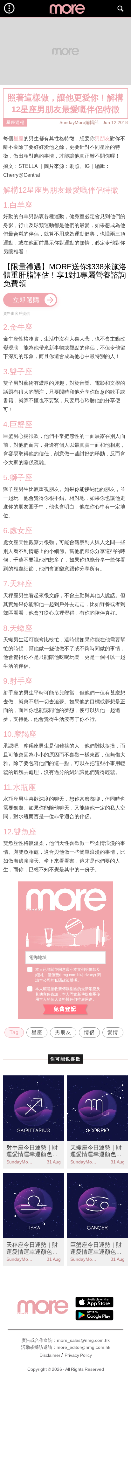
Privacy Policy (78, 1355)
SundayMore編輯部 (79, 122)
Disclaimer (49, 1355)
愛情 (112, 1032)
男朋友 (102, 138)
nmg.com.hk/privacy (77, 975)
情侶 (89, 1032)
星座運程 (15, 122)
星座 (18, 138)
